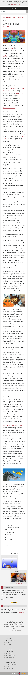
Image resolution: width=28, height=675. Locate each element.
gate (5, 56)
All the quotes (9, 668)
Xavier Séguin (6, 26)
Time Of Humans (10, 655)
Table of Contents (10, 662)
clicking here (21, 612)
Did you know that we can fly (12, 425)
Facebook (8, 644)
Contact (8, 642)
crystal (10, 48)
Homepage (9, 638)
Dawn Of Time (9, 651)
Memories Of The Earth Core (16, 28)
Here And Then (10, 657)
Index (7, 666)
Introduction (9, 649)
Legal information (10, 640)
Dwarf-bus (19, 93)
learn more (14, 4)
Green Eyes (12, 88)
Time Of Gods (9, 653)
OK (19, 4)
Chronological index (11, 664)
